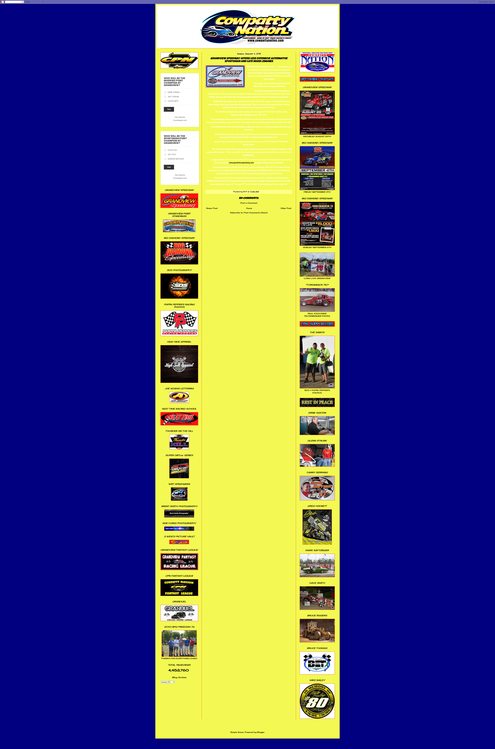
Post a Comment (248, 203)
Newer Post (212, 208)
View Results (180, 117)
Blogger (261, 732)
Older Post (286, 208)
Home (249, 208)
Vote (169, 109)
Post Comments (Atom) (256, 212)
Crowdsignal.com (180, 120)
